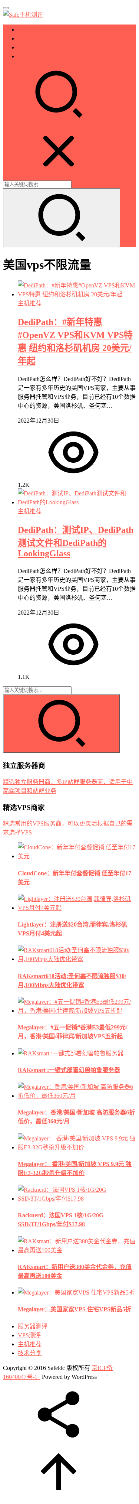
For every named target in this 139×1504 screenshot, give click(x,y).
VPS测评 (29, 38)
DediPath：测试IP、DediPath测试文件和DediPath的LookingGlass (75, 541)
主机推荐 (30, 47)
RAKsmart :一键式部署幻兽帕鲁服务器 (69, 1070)
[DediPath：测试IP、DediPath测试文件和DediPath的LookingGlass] (77, 502)
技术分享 (30, 56)
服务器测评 (32, 29)
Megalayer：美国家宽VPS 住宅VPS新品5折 (74, 1309)
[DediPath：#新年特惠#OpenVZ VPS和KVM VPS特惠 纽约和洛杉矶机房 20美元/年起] (77, 294)
